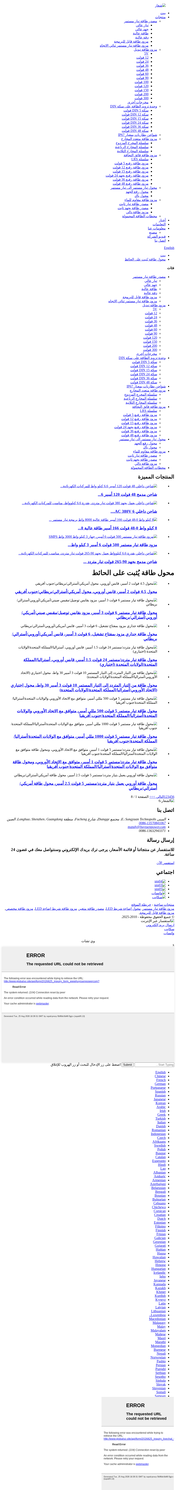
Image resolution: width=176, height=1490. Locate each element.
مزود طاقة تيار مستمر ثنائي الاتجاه (124, 45)
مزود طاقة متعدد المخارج (139, 139)
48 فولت (142, 70)
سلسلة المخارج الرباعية (132, 147)
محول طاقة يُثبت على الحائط (145, 259)
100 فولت (142, 82)
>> (151, 797)
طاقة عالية (141, 33)
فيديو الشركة (156, 236)
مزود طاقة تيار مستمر (158, 908)
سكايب (169, 929)
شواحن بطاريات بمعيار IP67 (137, 135)
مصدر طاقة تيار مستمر (140, 21)
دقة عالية (142, 37)
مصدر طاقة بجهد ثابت (133, 208)
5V (146, 53)
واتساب (169, 933)
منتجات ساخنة (164, 904)
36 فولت (142, 65)
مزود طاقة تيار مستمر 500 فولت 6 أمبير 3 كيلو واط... (112, 544)
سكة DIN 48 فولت (135, 131)
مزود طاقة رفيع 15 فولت (131, 171)
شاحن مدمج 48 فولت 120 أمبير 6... (127, 494)
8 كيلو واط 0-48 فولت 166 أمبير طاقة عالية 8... (117, 528)
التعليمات (159, 224)
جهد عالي (142, 29)
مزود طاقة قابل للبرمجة (131, 41)
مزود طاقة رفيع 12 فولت (131, 167)
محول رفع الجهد (137, 192)
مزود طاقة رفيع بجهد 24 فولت (127, 175)
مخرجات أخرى (138, 102)
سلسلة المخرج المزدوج (132, 143)
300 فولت (142, 98)
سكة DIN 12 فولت (135, 114)
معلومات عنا (157, 228)
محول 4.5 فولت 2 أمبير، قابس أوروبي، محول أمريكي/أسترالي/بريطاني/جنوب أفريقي (86, 591)
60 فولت (142, 74)
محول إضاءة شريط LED (123, 908)
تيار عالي (142, 25)
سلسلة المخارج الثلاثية (133, 151)
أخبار (162, 220)
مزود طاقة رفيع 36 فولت (131, 179)
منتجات (160, 17)
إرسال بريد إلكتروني (160, 925)
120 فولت (142, 86)
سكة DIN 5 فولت (136, 110)
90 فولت (142, 78)
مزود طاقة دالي (137, 212)
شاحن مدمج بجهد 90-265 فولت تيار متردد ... (120, 561)
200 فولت (142, 94)
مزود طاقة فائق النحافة (140, 155)
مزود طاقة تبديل (145, 49)
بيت (163, 13)
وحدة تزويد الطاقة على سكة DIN (133, 106)
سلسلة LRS (140, 159)
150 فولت (142, 90)
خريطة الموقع (141, 904)
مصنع (153, 232)
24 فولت (142, 61)
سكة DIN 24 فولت (135, 122)
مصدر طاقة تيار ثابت (134, 204)
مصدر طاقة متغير (91, 908)
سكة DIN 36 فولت (135, 126)
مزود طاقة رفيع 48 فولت (131, 183)
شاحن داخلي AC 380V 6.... (134, 511)
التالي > (158, 797)
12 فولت (142, 57)
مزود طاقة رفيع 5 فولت (131, 163)
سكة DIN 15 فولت (135, 118)
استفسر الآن (165, 863)
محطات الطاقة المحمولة (139, 216)
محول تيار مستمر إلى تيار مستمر (134, 187)
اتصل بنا (160, 240)
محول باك (142, 196)
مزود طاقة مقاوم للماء (140, 200)
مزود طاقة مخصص (19, 908)
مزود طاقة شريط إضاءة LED (56, 908)
